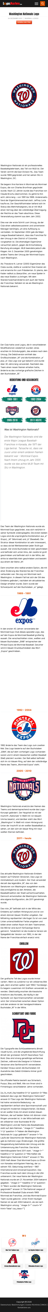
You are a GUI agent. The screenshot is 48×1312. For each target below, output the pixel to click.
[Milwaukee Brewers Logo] (35, 1263)
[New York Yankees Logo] (12, 1246)
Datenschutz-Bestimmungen (12, 1305)
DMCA (43, 1305)
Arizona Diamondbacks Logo (12, 1266)
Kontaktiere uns (24, 1307)
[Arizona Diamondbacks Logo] (12, 1263)
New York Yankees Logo (12, 1250)
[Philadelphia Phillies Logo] (24, 1278)
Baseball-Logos (31, 18)
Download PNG (24, 22)
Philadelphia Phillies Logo (24, 1282)
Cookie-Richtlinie (33, 1305)
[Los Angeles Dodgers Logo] (35, 1246)
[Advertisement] (24, 55)
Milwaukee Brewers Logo (36, 1266)
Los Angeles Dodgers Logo (35, 1250)
